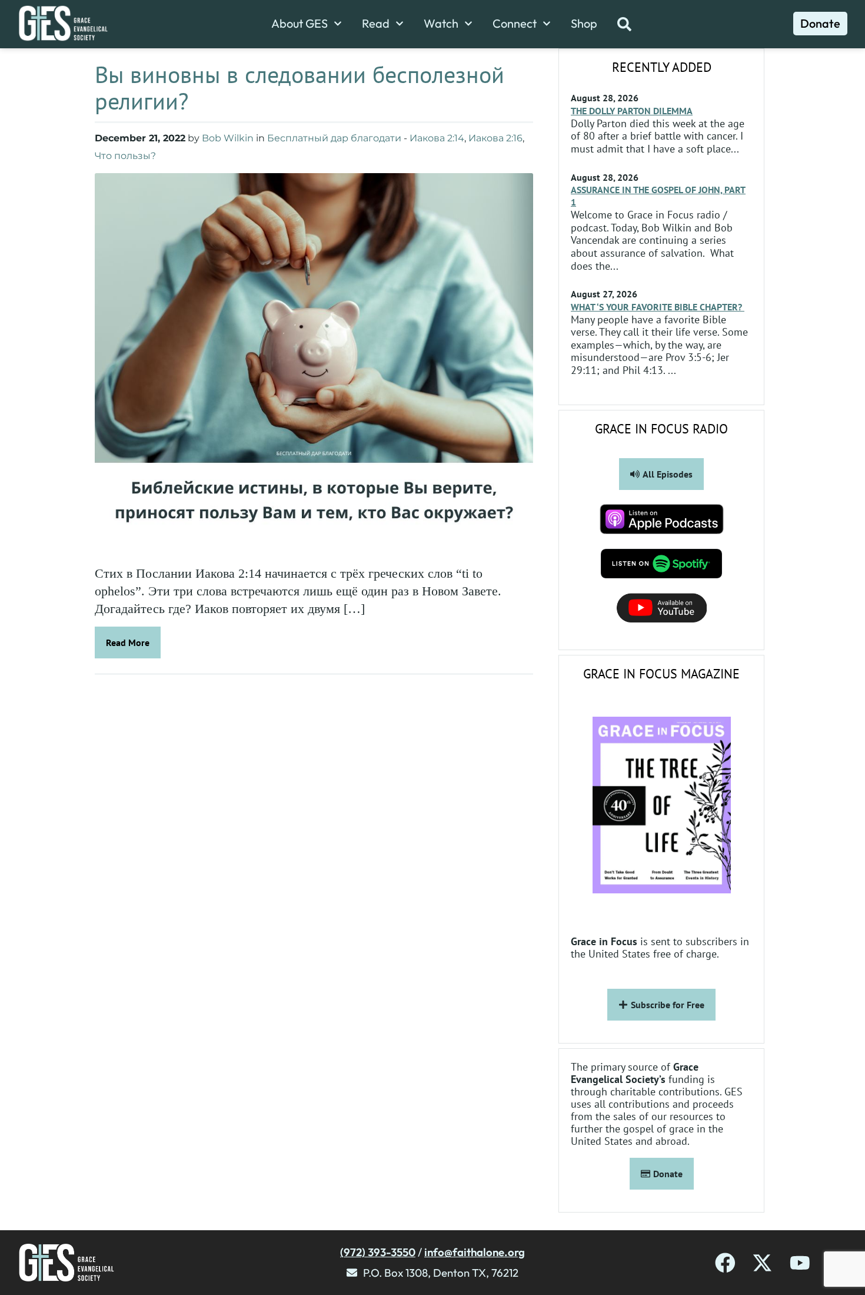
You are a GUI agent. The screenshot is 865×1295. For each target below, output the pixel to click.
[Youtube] (800, 1263)
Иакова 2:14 (437, 138)
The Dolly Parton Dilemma (632, 111)
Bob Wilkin (228, 138)
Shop (584, 23)
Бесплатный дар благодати (334, 138)
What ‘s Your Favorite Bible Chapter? (657, 307)
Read (376, 23)
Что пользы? (125, 155)
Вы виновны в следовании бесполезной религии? (299, 87)
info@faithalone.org (474, 1252)
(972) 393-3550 (377, 1252)
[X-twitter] (762, 1263)
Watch (441, 23)
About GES (299, 23)
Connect (515, 23)
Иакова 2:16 (495, 138)
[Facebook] (725, 1263)
